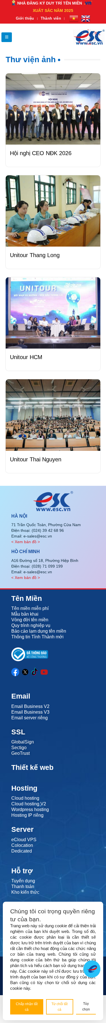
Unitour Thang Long (35, 255)
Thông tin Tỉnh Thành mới (37, 636)
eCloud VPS (23, 839)
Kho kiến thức (25, 892)
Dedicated (21, 851)
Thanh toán (22, 886)
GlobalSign (22, 741)
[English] (85, 18)
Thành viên (51, 18)
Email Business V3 (30, 712)
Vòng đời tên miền (29, 619)
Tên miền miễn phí (30, 608)
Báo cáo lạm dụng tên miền (38, 631)
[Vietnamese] (73, 18)
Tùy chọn (86, 1006)
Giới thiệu (25, 18)
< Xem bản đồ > (25, 541)
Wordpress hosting (30, 809)
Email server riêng (29, 717)
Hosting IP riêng (27, 815)
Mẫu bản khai (24, 614)
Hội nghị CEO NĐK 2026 (41, 153)
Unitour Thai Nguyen (35, 459)
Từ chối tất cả (59, 1007)
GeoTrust (20, 753)
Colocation (22, 845)
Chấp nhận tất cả (27, 1007)
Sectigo (19, 747)
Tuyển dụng (23, 880)
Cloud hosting (25, 798)
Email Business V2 (30, 706)
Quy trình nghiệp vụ (30, 625)
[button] (6, 37)
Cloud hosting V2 (28, 803)
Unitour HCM (26, 357)
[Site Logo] (89, 37)
